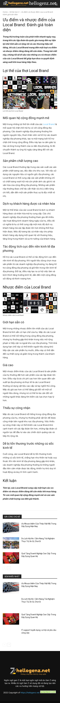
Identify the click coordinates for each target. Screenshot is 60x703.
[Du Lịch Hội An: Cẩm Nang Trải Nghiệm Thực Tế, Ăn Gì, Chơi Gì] (11, 543)
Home (5, 12)
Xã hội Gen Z (14, 12)
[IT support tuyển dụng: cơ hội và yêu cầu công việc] (11, 634)
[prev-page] (4, 568)
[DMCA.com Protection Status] (48, 692)
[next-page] (9, 568)
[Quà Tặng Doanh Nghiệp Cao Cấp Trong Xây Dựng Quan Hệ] (11, 558)
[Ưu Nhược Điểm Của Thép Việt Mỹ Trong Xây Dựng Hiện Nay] (11, 528)
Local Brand (49, 124)
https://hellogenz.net (30, 692)
